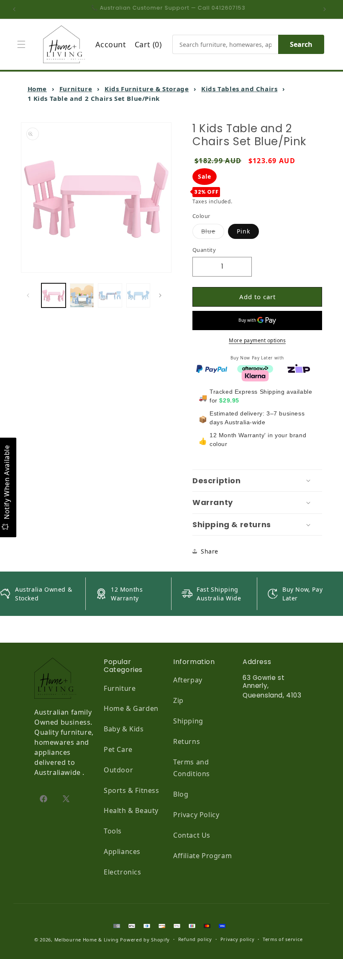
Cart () (148, 44)
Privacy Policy (196, 814)
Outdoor (118, 769)
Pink (243, 231)
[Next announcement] (326, 9)
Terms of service (282, 939)
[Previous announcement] (16, 9)
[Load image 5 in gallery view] (138, 295)
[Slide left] (30, 295)
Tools (113, 831)
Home (37, 89)
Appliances (122, 851)
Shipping (188, 721)
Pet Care (118, 749)
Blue (212, 231)
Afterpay (187, 680)
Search (301, 44)
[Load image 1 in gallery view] (53, 295)
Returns (186, 741)
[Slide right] (162, 295)
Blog (180, 794)
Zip (178, 700)
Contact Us (191, 835)
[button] (23, 44)
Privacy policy (237, 939)
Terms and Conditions (191, 768)
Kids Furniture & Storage (147, 89)
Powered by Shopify (145, 939)
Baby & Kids (124, 728)
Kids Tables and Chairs (239, 89)
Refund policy (195, 939)
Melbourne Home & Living (86, 939)
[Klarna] (255, 374)
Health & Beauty (131, 810)
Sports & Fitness (131, 790)
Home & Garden (131, 708)
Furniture (75, 89)
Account (110, 44)
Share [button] (209, 551)
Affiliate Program (202, 855)
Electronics (122, 872)
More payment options (257, 340)
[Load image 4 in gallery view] (110, 295)
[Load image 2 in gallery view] (82, 295)
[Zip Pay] (298, 368)
